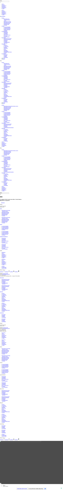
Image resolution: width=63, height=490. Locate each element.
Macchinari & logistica (7, 21)
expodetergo (2, 312)
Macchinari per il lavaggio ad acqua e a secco (11, 106)
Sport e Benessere (6, 36)
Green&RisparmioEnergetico (7, 42)
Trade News (6, 48)
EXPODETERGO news (8, 96)
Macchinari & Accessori (7, 38)
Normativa (5, 41)
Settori (3, 62)
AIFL (3, 10)
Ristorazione (6, 32)
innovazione (2, 277)
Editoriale (5, 47)
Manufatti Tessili (6, 24)
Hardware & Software (7, 39)
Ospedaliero (6, 34)
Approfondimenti (4, 31)
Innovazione (4, 37)
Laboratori (5, 30)
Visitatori (5, 56)
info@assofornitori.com (6, 274)
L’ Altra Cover (6, 46)
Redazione (3, 6)
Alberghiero (6, 33)
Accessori (5, 25)
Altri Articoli (6, 95)
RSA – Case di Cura (7, 79)
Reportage (5, 50)
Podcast (5, 44)
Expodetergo (4, 53)
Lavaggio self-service (7, 28)
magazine (1, 291)
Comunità (5, 35)
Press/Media (6, 57)
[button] (31, 60)
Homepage (3, 252)
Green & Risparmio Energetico (9, 127)
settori (1, 208)
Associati (3, 11)
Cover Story (6, 45)
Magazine (3, 88)
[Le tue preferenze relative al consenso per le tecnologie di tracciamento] (61, 488)
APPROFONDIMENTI (4, 236)
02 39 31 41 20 (5, 273)
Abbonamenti (4, 7)
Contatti (3, 8)
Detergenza (5, 40)
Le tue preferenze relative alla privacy (36, 488)
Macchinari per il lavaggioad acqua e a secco (6, 211)
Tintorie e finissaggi (7, 29)
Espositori (5, 55)
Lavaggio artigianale (7, 27)
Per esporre (5, 54)
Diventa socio (4, 5)
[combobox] (4, 1)
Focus (5, 49)
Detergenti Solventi (7, 23)
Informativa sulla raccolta (22, 488)
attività (1, 224)
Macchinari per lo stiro (7, 22)
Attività (3, 70)
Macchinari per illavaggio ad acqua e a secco (7, 20)
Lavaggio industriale (7, 71)
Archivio (5, 52)
